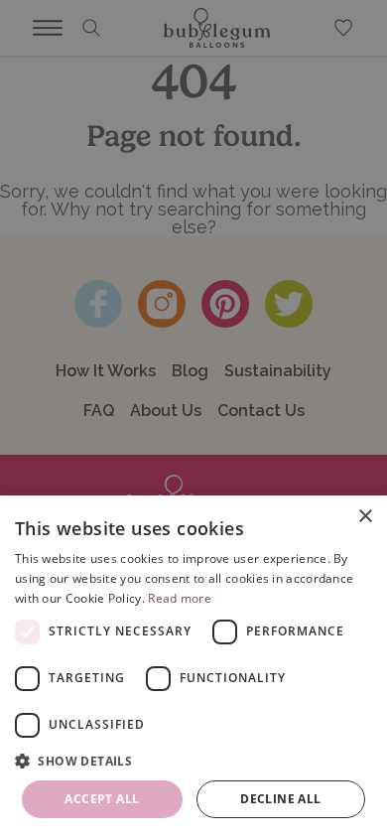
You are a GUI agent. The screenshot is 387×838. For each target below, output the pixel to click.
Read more (179, 598)
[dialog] (193, 666)
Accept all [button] (101, 798)
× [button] (364, 516)
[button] (193, 760)
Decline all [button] (280, 798)
